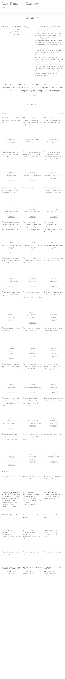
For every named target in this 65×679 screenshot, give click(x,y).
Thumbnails (62, 113)
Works (60, 113)
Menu (3, 7)
